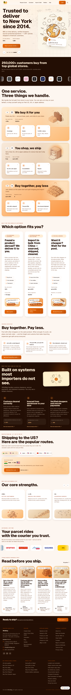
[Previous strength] (64, 483)
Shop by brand (52, 681)
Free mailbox (33, 279)
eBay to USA (43, 642)
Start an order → (24, 468)
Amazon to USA (44, 640)
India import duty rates (54, 667)
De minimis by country (54, 669)
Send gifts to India (30, 665)
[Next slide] (19, 49)
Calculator (31, 2)
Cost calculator (10, 279)
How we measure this (8, 425)
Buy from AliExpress (8, 669)
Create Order (27, 631)
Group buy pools (52, 683)
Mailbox (45, 2)
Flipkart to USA (44, 638)
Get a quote (8, 43)
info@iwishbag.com (10, 647)
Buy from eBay (6, 667)
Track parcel (9, 281)
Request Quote (23, 2)
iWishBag (5, 630)
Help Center (59, 638)
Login (62, 2)
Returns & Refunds (60, 645)
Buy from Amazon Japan (9, 674)
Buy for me (9, 276)
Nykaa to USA (43, 633)
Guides (25, 642)
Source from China (34, 276)
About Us (58, 631)
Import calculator (34, 281)
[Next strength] (67, 483)
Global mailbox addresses (32, 672)
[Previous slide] (4, 49)
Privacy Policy (59, 649)
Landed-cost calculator (54, 663)
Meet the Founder (60, 633)
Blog (25, 639)
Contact (58, 640)
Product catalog (52, 678)
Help (50, 2)
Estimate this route (11, 468)
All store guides (7, 663)
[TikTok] (10, 653)
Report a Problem (60, 642)
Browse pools (56, 276)
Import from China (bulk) (28, 634)
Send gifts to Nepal (30, 663)
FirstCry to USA (44, 635)
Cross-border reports (53, 672)
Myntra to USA (43, 631)
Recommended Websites (28, 645)
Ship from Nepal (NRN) (31, 669)
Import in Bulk (38, 2)
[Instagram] (7, 653)
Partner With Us (60, 635)
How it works (56, 279)
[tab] (8, 49)
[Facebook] (4, 653)
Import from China (33, 309)
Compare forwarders (53, 674)
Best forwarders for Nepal (55, 676)
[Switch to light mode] (67, 2)
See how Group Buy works (11, 356)
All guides (65, 561)
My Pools (55, 281)
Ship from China (29, 667)
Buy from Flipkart (7, 672)
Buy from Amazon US (8, 665)
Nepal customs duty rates (54, 665)
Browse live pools (57, 310)
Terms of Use (59, 647)
